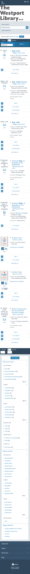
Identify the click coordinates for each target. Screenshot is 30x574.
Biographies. (8, 390)
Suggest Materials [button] (8, 525)
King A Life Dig (13, 36)
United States (8, 388)
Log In (27, 1)
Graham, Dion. (8, 409)
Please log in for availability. (17, 247)
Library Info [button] (5, 544)
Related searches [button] (8, 451)
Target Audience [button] (7, 434)
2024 (6, 428)
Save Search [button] (15, 358)
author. (19, 53)
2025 (6, 426)
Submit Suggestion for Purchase (13, 528)
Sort (2, 42)
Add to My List (14, 73)
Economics (7, 395)
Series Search (8, 476)
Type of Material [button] (7, 365)
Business (7, 393)
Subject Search (8, 466)
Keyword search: (6, 24)
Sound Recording (9, 379)
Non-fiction (8, 447)
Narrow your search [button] (8, 362)
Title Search (8, 460)
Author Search (8, 463)
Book (6, 368)
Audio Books (8, 374)
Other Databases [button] (7, 518)
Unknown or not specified (11, 438)
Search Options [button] (6, 30)
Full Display (16, 69)
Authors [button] (5, 403)
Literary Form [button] (7, 444)
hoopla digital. (8, 415)
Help (3, 557)
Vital (6, 521)
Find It (16, 103)
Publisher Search (9, 471)
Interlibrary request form (11, 531)
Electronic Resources (10, 371)
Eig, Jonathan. (8, 407)
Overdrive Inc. (8, 417)
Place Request (16, 110)
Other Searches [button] (7, 454)
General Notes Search (10, 468)
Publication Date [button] (7, 422)
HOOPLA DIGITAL (9, 398)
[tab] (22, 44)
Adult (6, 440)
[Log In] (25, 1)
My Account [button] (5, 553)
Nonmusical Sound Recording (12, 376)
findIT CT (7, 534)
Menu (3, 3)
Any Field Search (9, 458)
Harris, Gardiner (9, 412)
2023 (6, 431)
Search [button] (3, 548)
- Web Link (20, 55)
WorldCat (7, 536)
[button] (22, 44)
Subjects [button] (6, 384)
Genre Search (8, 474)
